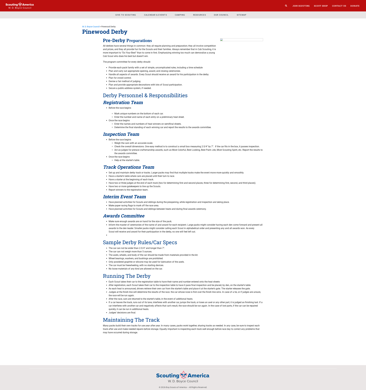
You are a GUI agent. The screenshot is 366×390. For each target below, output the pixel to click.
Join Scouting (301, 5)
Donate (355, 5)
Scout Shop (321, 5)
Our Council (221, 15)
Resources (199, 15)
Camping (180, 15)
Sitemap (241, 15)
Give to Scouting (125, 15)
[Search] (286, 5)
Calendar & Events (155, 15)
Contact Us (339, 5)
